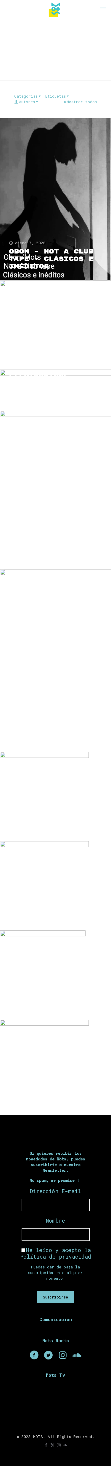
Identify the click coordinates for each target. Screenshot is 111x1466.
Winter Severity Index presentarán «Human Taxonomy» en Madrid (51, 544)
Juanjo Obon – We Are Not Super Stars (49, 820)
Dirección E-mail (55, 1191)
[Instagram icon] (59, 1445)
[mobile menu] (103, 9)
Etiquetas (55, 96)
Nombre (55, 1220)
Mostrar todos (82, 101)
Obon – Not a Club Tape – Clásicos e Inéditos (51, 259)
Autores (27, 101)
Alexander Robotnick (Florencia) (36, 1088)
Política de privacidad (55, 1256)
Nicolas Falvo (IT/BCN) (41, 1002)
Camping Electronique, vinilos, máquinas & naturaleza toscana (51, 382)
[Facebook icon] (46, 1445)
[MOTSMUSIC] (55, 8)
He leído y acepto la (55, 1253)
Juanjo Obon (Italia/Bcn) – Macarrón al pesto (51, 731)
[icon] (65, 1445)
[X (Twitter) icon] (52, 1445)
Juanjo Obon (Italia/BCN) (38, 913)
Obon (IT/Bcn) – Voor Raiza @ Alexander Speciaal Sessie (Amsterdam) (54, 344)
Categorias (26, 96)
